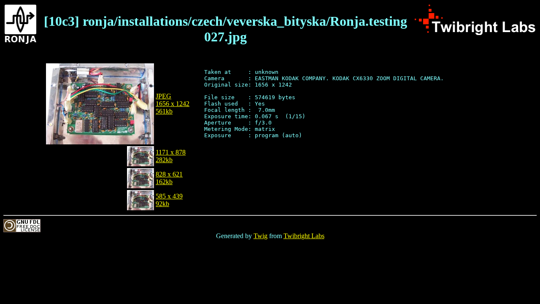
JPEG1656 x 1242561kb (172, 103)
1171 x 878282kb (171, 156)
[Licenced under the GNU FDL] (21, 229)
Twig (260, 235)
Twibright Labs (304, 235)
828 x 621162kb (169, 178)
